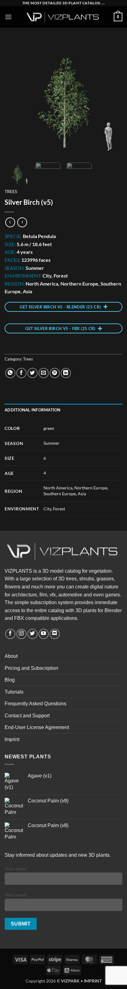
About (11, 656)
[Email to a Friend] (44, 373)
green (48, 428)
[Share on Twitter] (32, 373)
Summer (51, 443)
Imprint (12, 739)
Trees (11, 191)
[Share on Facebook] (21, 373)
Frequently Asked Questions (35, 703)
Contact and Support (27, 715)
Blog (10, 679)
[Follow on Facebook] (10, 634)
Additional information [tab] (33, 409)
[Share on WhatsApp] (10, 373)
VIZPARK (70, 980)
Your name (16, 868)
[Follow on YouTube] (44, 634)
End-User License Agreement (37, 727)
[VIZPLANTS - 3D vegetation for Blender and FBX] (63, 17)
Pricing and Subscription (31, 668)
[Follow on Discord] (55, 634)
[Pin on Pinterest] (55, 373)
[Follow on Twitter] (32, 634)
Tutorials (14, 691)
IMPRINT (93, 980)
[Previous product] (22, 222)
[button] (8, 16)
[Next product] (10, 222)
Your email (16, 894)
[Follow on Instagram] (21, 634)
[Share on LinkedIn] (66, 373)
